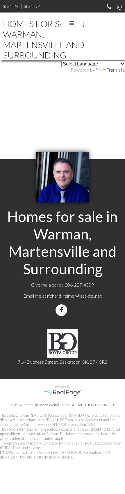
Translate (116, 69)
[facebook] (62, 310)
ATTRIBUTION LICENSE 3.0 (93, 405)
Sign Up (32, 6)
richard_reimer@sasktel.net (74, 295)
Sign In (10, 6)
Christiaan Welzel (45, 405)
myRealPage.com (62, 393)
